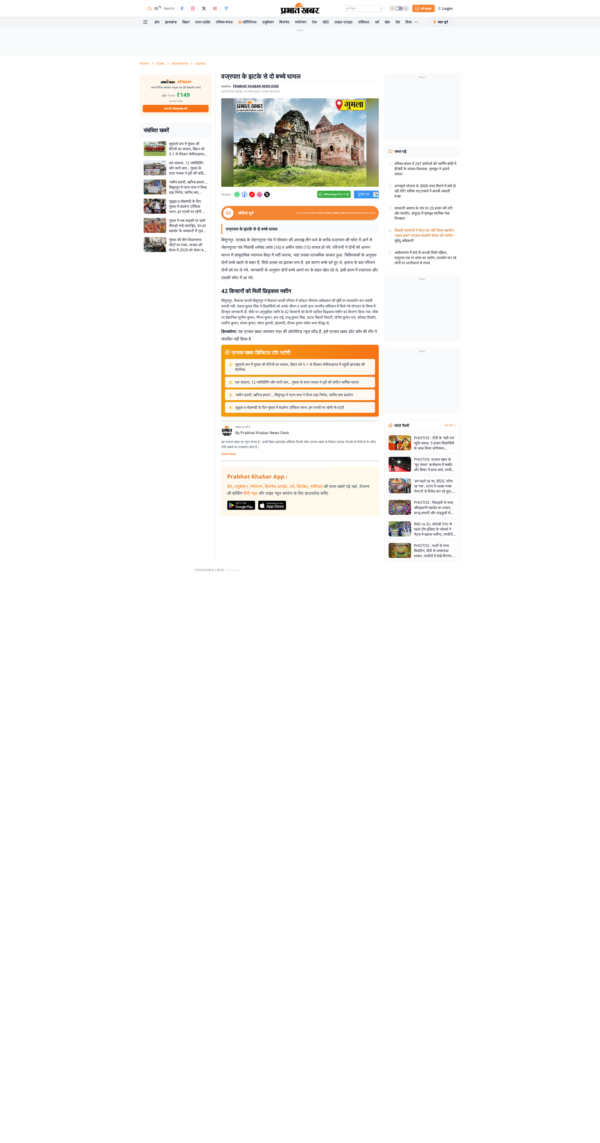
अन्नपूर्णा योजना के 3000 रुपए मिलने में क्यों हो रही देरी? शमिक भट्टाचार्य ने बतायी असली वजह (425, 191)
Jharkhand (180, 63)
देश (398, 22)
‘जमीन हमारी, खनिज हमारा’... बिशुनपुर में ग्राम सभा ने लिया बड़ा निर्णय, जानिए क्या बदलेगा (294, 394)
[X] (203, 8)
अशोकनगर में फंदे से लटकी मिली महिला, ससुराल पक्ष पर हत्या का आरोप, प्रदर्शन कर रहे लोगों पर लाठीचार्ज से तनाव (425, 257)
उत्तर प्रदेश (202, 22)
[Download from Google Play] (241, 505)
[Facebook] (181, 8)
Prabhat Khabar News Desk (264, 432)
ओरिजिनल (250, 22)
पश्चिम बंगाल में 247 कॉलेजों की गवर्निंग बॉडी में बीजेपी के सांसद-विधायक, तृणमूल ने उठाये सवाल (425, 168)
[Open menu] (145, 22)
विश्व (408, 22)
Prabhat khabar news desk (256, 86)
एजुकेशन (268, 22)
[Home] (300, 8)
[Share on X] (267, 194)
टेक (314, 22)
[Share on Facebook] (244, 194)
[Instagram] (192, 8)
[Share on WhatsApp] (237, 194)
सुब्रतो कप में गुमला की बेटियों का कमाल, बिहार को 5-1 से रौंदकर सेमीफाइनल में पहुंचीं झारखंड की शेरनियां (300, 367)
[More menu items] (416, 22)
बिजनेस (284, 22)
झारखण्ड (171, 22)
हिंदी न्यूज (251, 493)
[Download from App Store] (272, 505)
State (160, 63)
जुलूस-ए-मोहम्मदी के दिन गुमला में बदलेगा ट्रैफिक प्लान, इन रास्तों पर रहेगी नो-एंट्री (289, 407)
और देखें (449, 425)
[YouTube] (214, 8)
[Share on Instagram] (259, 194)
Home (144, 63)
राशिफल (363, 22)
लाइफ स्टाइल (343, 22)
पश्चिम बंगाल (224, 22)
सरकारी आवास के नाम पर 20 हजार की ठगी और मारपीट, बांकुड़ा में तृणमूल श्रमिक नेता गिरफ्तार (423, 213)
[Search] (381, 8)
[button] (300, 142)
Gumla (200, 63)
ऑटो (325, 22)
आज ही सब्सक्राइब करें (175, 108)
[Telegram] (225, 8)
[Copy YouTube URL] (252, 194)
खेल (387, 22)
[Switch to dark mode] (399, 8)
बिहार (186, 22)
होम (157, 22)
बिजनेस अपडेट (276, 486)
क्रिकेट (302, 486)
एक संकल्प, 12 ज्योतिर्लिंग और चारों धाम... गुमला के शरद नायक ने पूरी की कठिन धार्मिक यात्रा (297, 382)
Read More (228, 454)
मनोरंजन (300, 22)
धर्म (377, 22)
